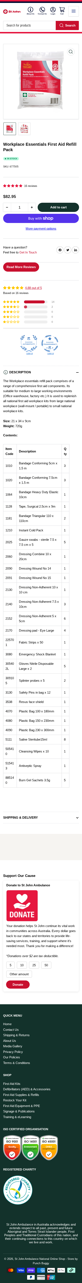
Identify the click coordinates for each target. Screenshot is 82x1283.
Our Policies (11, 1057)
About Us (30, 14)
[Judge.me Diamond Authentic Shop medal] (28, 343)
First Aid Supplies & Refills (21, 1095)
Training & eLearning (17, 1117)
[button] (13, 185)
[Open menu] (73, 11)
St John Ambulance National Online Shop (40, 1258)
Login (53, 14)
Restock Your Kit (14, 1100)
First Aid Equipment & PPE (21, 1106)
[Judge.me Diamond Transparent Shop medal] (49, 343)
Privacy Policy (13, 1052)
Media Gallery (12, 1046)
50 (46, 965)
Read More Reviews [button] (21, 267)
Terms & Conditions (16, 1063)
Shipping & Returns (16, 1035)
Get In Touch (28, 252)
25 (34, 965)
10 (22, 965)
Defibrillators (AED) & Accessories (26, 1089)
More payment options (41, 228)
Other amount (19, 974)
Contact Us (42, 14)
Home (7, 1024)
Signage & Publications (19, 1111)
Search (70, 25)
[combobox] (41, 25)
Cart (62, 14)
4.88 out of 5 (33, 288)
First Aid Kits (11, 1083)
